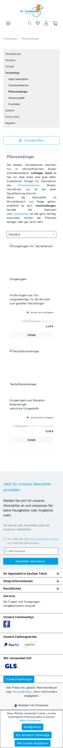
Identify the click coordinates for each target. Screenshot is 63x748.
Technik (9, 66)
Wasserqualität (16, 97)
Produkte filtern (33, 140)
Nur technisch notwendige (32, 735)
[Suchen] (30, 23)
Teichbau (10, 60)
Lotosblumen (21, 213)
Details (31, 335)
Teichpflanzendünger (23, 384)
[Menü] (8, 23)
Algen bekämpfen (18, 79)
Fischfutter (14, 104)
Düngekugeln (18, 279)
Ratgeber (10, 123)
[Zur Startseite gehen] (31, 10)
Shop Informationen (18, 581)
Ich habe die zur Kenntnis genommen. (33, 541)
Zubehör (10, 110)
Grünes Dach (12, 116)
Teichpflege (12, 72)
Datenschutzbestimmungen (41, 539)
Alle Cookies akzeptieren (32, 743)
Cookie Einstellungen (19, 679)
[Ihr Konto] (46, 23)
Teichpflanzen (13, 53)
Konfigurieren (32, 727)
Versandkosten (22, 691)
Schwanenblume (28, 185)
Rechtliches (12, 588)
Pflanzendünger (18, 91)
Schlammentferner (18, 85)
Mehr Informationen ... (31, 720)
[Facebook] (6, 623)
